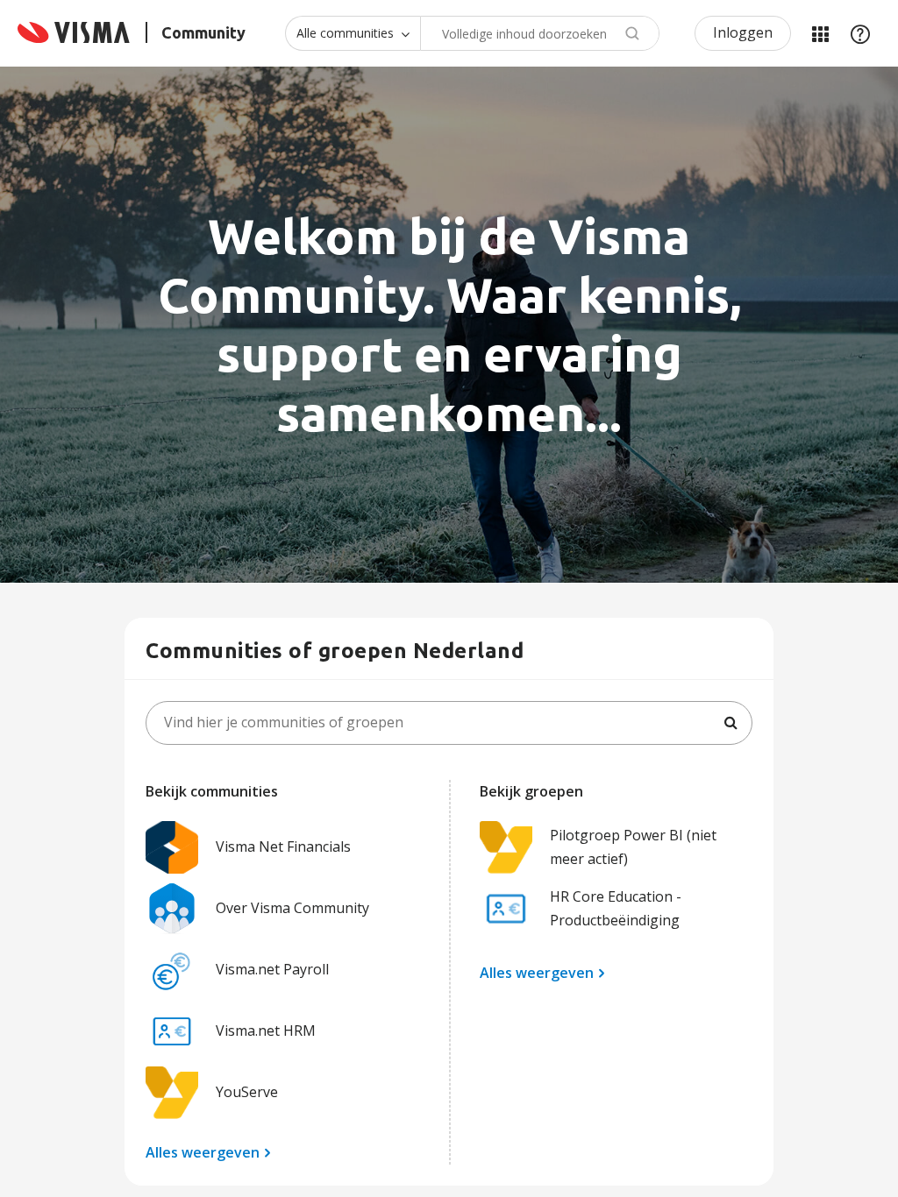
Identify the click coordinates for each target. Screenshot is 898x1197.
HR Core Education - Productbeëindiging (615, 908)
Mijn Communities (820, 33)
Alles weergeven (203, 1152)
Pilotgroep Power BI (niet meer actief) (633, 846)
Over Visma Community (292, 907)
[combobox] (539, 33)
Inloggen (743, 32)
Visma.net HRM (266, 1030)
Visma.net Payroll (272, 969)
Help (860, 33)
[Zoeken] (730, 723)
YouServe (247, 1091)
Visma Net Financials (283, 846)
